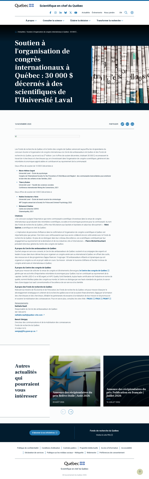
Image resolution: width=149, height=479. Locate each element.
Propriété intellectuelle (89, 448)
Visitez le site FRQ (103, 435)
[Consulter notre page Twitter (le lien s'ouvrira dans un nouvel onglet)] (71, 13)
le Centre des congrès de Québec (93, 271)
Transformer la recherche (109, 20)
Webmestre (91, 452)
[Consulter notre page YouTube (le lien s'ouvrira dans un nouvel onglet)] (76, 13)
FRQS (97, 299)
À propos (30, 20)
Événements (97, 13)
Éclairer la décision (79, 20)
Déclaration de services (34, 452)
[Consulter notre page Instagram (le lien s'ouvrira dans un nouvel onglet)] (55, 13)
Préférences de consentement (112, 452)
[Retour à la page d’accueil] (16, 32)
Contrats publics (70, 448)
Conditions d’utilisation (51, 448)
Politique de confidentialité (28, 448)
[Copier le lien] (122, 124)
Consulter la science (52, 20)
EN (121, 13)
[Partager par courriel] (127, 124)
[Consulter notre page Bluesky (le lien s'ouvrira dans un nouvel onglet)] (66, 13)
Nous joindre (109, 13)
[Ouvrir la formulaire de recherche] (126, 13)
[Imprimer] (132, 124)
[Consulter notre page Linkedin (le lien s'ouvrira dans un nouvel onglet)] (60, 13)
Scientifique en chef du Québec (61, 6)
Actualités (86, 13)
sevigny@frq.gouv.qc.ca (25, 331)
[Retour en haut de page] (140, 472)
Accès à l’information (109, 448)
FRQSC (90, 299)
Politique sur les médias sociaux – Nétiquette (65, 452)
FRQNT (106, 299)
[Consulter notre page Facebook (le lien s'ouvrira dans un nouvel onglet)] (50, 13)
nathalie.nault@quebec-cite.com (29, 315)
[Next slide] (71, 412)
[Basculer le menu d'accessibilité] (132, 13)
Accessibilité (126, 448)
